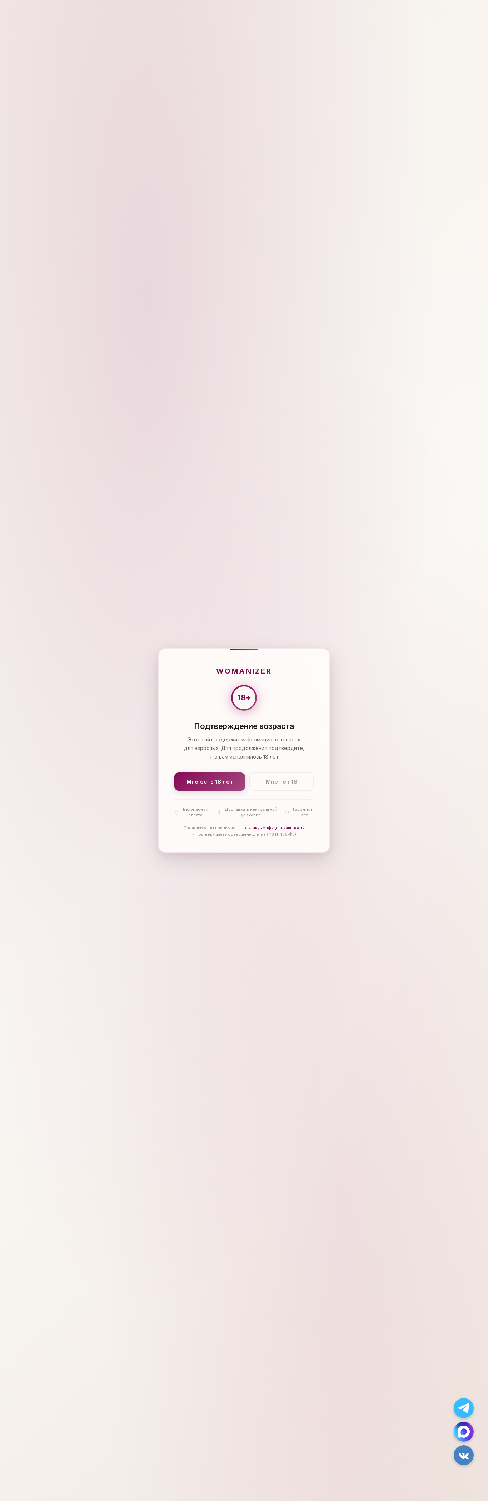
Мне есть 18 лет (209, 781)
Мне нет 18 (281, 781)
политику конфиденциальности (273, 828)
